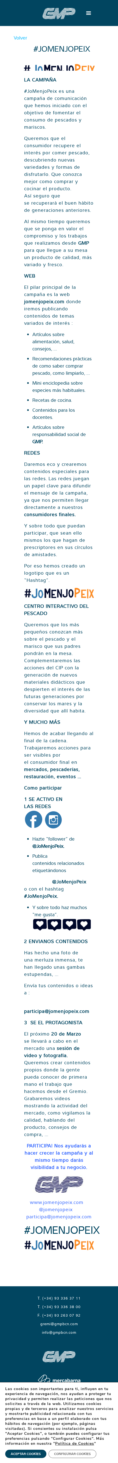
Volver (20, 37)
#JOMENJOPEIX (62, 1230)
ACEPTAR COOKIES (26, 1454)
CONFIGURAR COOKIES (72, 1454)
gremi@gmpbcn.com (59, 1324)
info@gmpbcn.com (59, 1332)
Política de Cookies (74, 1443)
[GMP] (59, 13)
